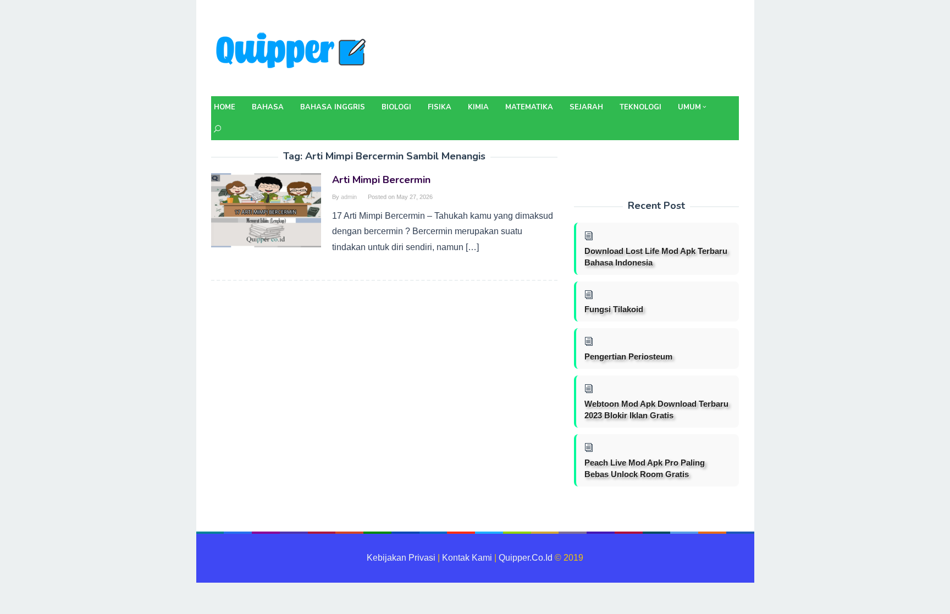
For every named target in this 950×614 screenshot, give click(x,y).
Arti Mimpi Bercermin (381, 179)
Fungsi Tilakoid (613, 309)
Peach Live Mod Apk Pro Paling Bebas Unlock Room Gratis (644, 468)
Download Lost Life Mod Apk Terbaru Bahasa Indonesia (655, 256)
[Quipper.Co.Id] (293, 51)
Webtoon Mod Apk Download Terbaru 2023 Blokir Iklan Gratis (656, 409)
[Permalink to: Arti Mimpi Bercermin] (266, 209)
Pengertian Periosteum (628, 356)
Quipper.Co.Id (526, 557)
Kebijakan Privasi (401, 557)
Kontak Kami (467, 557)
